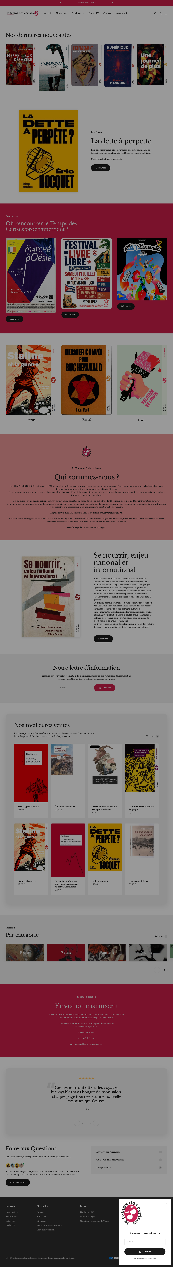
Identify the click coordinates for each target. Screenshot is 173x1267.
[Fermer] (166, 1203)
